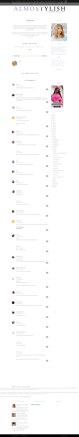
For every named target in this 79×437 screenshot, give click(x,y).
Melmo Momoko (20, 210)
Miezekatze (19, 190)
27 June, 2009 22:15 (19, 152)
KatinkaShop (18, 1)
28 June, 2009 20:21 (19, 202)
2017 (53, 125)
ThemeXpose (20, 435)
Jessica (18, 131)
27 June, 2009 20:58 (19, 95)
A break (54, 151)
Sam (17, 170)
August (54, 146)
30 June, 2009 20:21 (19, 279)
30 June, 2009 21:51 (19, 303)
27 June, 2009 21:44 (19, 142)
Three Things (36, 1)
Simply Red (55, 168)
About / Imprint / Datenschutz (51, 1)
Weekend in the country (57, 157)
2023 (53, 115)
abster (18, 321)
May (54, 178)
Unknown (18, 220)
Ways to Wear (57, 65)
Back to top (64, 435)
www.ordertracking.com (25, 396)
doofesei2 (18, 277)
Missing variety (56, 161)
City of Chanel (56, 172)
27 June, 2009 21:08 (19, 108)
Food (28, 1)
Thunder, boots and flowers (58, 170)
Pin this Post (41, 46)
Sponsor (61, 1)
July (54, 147)
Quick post (55, 166)
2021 (53, 118)
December (55, 139)
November (55, 141)
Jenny (17, 84)
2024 (53, 113)
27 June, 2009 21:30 (19, 132)
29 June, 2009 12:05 (19, 236)
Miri (17, 160)
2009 (53, 138)
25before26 (53, 60)
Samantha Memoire (21, 331)
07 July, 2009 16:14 (19, 343)
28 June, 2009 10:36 (19, 162)
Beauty (42, 1)
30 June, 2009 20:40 (19, 293)
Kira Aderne (19, 301)
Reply (47, 89)
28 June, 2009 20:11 (19, 192)
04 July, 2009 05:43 (19, 323)
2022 (53, 117)
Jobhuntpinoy (19, 228)
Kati (20, 61)
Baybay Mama (19, 94)
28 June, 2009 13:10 (19, 182)
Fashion (53, 62)
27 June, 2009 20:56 (19, 85)
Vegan (53, 65)
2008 (53, 186)
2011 (53, 134)
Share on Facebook (20, 46)
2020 (53, 120)
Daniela (18, 234)
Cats (61, 60)
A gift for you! (55, 174)
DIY (31, 1)
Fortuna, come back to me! (58, 177)
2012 (53, 133)
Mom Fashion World (21, 267)
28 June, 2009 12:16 (19, 172)
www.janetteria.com (21, 117)
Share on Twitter (31, 46)
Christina (18, 141)
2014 (53, 130)
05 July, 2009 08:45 (19, 333)
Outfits (24, 1)
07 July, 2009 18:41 (19, 353)
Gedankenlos (19, 256)
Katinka (63, 62)
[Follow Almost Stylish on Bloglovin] (35, 405)
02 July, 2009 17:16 (19, 313)
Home (13, 1)
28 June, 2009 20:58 (19, 212)
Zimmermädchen (20, 311)
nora (17, 180)
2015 (53, 128)
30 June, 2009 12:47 (19, 269)
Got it (65, 2)
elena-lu (18, 291)
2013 (53, 131)
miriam (18, 246)
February (55, 183)
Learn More (60, 2)
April (54, 180)
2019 (53, 122)
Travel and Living (20, 227)
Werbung (62, 65)
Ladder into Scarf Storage (21, 413)
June (54, 149)
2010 (53, 136)
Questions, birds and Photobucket (59, 153)
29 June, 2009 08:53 (19, 222)
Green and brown (56, 159)
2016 (53, 126)
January (54, 185)
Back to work (55, 155)
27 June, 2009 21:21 (19, 118)
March (54, 181)
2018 (53, 123)
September (55, 144)
